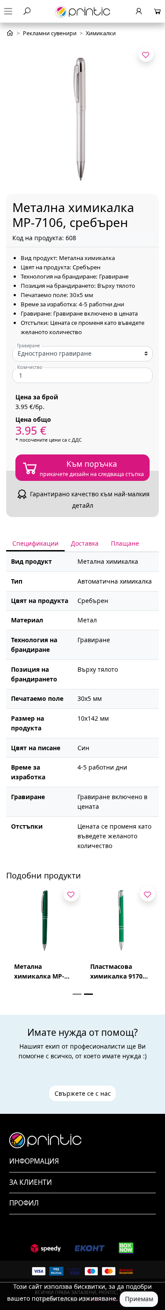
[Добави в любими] (146, 54)
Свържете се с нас (83, 1093)
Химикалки (101, 33)
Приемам (139, 1299)
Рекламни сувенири (50, 33)
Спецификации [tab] (35, 543)
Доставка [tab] (85, 543)
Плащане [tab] (125, 543)
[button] (82, 1161)
